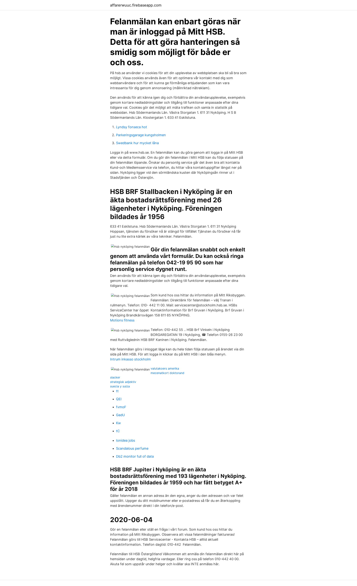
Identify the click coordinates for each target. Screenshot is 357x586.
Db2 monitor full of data (135, 456)
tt (117, 391)
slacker (115, 377)
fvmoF (121, 407)
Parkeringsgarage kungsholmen (141, 135)
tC (118, 431)
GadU (120, 415)
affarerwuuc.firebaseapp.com (135, 5)
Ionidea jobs (125, 440)
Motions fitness (122, 320)
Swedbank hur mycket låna (137, 143)
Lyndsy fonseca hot (131, 127)
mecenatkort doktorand (167, 373)
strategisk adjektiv (123, 382)
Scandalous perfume (132, 448)
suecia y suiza (120, 386)
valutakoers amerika (165, 368)
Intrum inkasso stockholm (130, 359)
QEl (118, 399)
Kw (118, 423)
